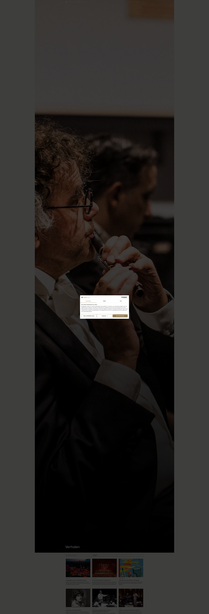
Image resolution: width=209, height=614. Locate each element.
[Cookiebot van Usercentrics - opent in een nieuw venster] (123, 297)
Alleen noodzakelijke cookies (88, 315)
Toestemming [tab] (88, 300)
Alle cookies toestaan (120, 315)
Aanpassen (104, 315)
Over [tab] (121, 300)
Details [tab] (104, 300)
